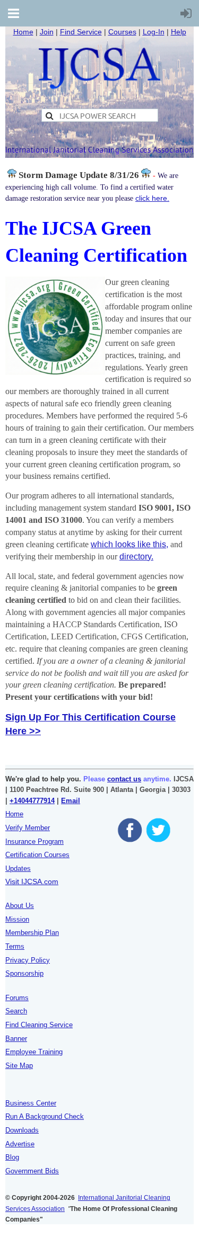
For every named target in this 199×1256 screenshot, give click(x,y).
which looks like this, (129, 544)
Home (23, 32)
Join (47, 32)
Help (178, 32)
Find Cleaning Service (39, 1025)
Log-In (154, 32)
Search (16, 1011)
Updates (18, 868)
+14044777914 (32, 801)
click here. (152, 198)
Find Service (81, 32)
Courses (122, 32)
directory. (136, 556)
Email (70, 801)
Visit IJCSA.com (31, 881)
